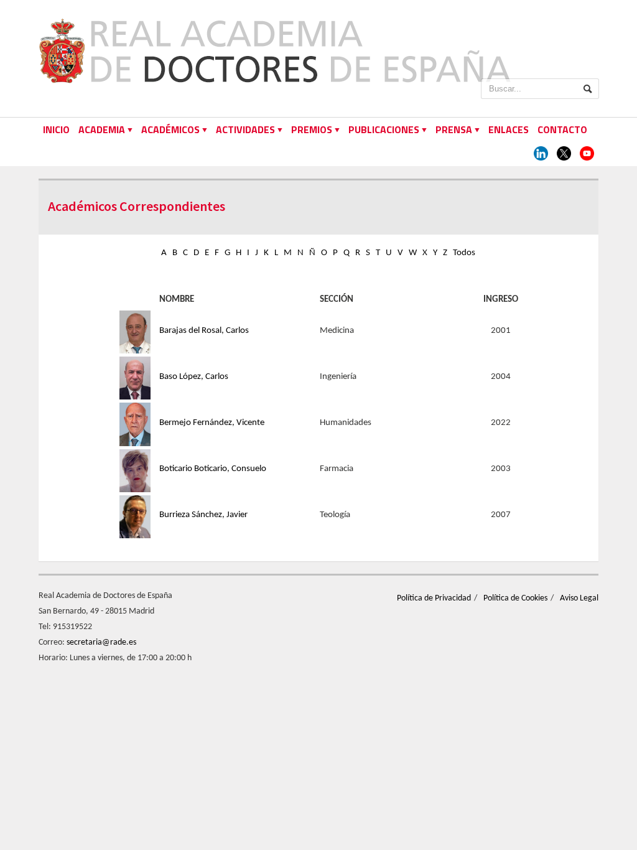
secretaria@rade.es (101, 642)
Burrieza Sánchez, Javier (203, 515)
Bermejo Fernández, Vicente (211, 422)
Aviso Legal (579, 598)
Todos (464, 253)
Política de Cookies (515, 598)
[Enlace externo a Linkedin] (540, 154)
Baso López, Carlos (193, 376)
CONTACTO (562, 129)
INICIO (56, 129)
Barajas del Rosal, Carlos (204, 330)
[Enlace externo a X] (563, 154)
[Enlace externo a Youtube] (586, 154)
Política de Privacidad (434, 598)
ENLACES (508, 129)
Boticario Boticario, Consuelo (212, 469)
